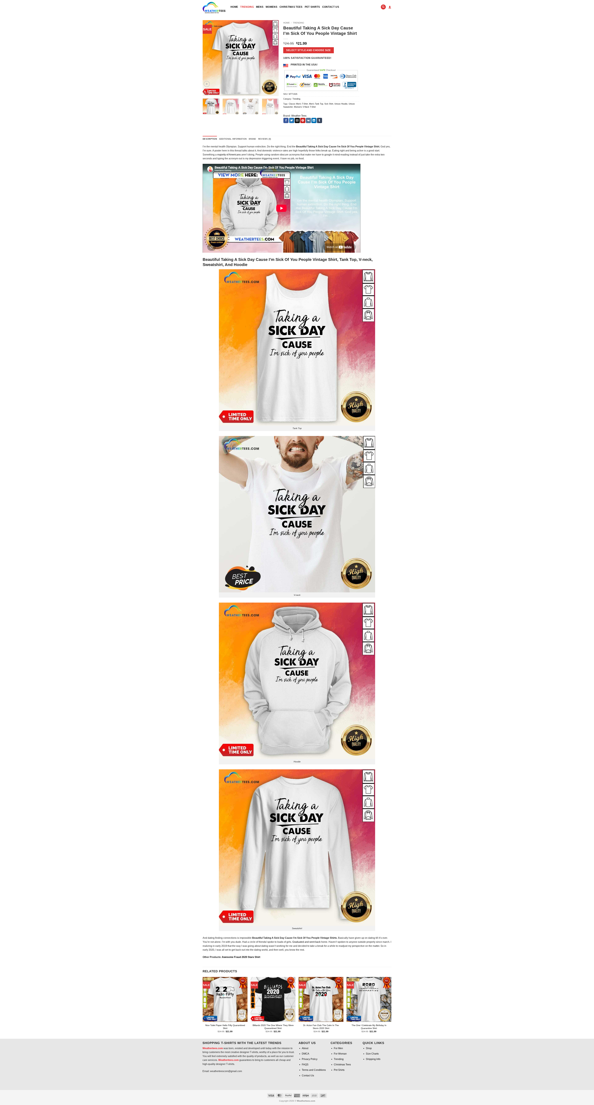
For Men (338, 1048)
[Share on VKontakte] (308, 120)
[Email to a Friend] (297, 120)
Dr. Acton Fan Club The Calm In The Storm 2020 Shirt (321, 1026)
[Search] (383, 7)
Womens (271, 7)
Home (234, 7)
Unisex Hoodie (340, 104)
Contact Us (330, 7)
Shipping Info (373, 1059)
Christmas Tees (291, 7)
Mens (259, 7)
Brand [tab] (252, 139)
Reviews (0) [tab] (264, 139)
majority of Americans (229, 154)
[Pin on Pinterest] (302, 120)
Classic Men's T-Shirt (298, 104)
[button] (389, 7)
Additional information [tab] (233, 139)
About (305, 1048)
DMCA (305, 1053)
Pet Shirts (312, 7)
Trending (247, 7)
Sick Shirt (328, 104)
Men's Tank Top (316, 104)
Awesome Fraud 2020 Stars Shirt (241, 957)
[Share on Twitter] (291, 120)
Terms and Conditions (314, 1070)
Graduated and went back (306, 942)
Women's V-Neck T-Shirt (305, 107)
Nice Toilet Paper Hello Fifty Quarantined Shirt (225, 1026)
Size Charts (372, 1053)
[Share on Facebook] (285, 120)
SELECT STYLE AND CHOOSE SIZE (308, 50)
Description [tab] (210, 139)
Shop (369, 1048)
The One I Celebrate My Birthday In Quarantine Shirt (369, 1026)
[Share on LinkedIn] (313, 120)
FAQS (305, 1064)
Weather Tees (298, 115)
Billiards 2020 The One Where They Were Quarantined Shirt (273, 1026)
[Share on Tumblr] (319, 120)
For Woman (340, 1053)
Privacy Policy (309, 1059)
